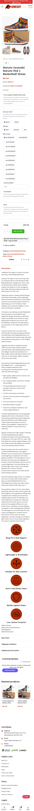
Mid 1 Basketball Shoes (16, 59)
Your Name (7, 192)
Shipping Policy (6, 788)
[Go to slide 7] (15, 44)
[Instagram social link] (26, 259)
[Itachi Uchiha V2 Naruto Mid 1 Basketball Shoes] (8, 692)
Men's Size (7, 134)
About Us (4, 760)
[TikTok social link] (28, 259)
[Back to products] (6, 63)
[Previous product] (4, 63)
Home (5, 59)
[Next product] (8, 63)
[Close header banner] (30, 2)
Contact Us (5, 764)
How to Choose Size (7, 776)
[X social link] (24, 259)
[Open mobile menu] (2, 7)
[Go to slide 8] (17, 44)
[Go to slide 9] (19, 44)
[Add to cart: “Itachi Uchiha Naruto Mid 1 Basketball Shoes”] (28, 687)
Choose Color (8, 112)
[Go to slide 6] (13, 44)
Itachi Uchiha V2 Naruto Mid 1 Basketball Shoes (8, 702)
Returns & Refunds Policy (9, 785)
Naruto (10, 82)
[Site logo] (13, 6)
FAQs (3, 770)
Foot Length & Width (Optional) (14, 95)
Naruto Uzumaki (16, 86)
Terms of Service (7, 794)
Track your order (6, 773)
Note (5, 205)
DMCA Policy (5, 804)
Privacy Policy (5, 791)
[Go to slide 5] (11, 44)
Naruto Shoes (7, 256)
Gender (6, 126)
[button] (3, 31)
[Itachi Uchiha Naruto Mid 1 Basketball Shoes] (24, 692)
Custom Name (8, 183)
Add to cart (18, 231)
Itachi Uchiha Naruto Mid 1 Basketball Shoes (24, 702)
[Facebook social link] (21, 259)
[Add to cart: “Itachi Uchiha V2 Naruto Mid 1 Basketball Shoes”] (13, 687)
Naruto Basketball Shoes (15, 254)
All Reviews (4, 767)
